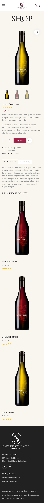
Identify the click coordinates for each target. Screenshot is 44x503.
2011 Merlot (8, 412)
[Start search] (40, 6)
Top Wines (17, 147)
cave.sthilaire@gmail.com (11, 477)
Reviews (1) (25, 162)
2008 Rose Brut (9, 261)
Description (10, 162)
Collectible (11, 150)
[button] (29, 140)
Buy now (19, 140)
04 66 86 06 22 (9, 481)
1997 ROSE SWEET (10, 337)
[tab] (10, 161)
